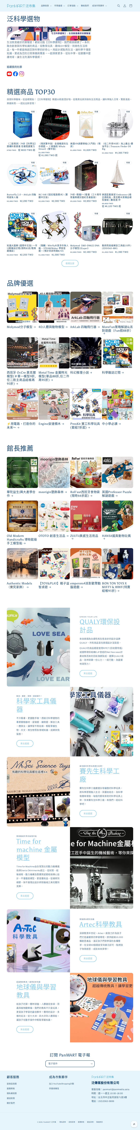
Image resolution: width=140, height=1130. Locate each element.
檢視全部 (70, 263)
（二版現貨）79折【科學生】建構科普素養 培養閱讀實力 (22, 145)
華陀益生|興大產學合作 (21, 494)
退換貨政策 (12, 1084)
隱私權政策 (12, 1093)
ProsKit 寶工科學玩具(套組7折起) (85, 425)
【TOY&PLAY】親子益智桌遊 (54, 585)
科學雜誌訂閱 (111, 372)
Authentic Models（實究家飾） (19, 585)
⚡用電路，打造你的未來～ (21, 425)
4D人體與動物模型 (51, 327)
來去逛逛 (88, 673)
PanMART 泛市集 (49, 1122)
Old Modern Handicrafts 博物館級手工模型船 (22, 539)
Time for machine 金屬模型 (36, 849)
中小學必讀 (110, 424)
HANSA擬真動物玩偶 (116, 536)
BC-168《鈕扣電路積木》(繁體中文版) (53, 195)
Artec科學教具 (101, 924)
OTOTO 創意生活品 (52, 536)
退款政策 (72, 1122)
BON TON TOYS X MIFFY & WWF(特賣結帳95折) (116, 587)
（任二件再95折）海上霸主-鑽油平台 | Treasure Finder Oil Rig (117, 146)
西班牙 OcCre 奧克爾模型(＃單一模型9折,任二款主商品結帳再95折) (21, 378)
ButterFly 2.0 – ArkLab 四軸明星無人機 (21, 195)
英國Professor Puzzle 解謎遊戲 (117, 494)
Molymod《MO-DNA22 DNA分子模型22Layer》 (84, 246)
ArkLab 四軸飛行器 (83, 327)
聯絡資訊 (99, 1122)
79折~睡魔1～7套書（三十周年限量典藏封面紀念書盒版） (85, 195)
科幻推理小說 (79, 372)
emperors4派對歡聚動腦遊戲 (85, 585)
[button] (46, 6)
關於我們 (11, 1103)
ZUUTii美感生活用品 (84, 536)
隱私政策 (62, 1122)
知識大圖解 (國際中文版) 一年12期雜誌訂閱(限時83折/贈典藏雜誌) (22, 248)
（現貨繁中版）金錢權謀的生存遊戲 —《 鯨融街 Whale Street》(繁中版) (53, 146)
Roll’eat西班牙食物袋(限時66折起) (85, 494)
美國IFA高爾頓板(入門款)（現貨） (85, 145)
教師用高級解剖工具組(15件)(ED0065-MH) (116, 246)
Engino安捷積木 (50, 424)
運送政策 (11, 1098)
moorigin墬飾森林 (51, 492)
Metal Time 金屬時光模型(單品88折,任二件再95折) (54, 376)
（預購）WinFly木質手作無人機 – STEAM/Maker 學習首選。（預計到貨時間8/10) (54, 248)
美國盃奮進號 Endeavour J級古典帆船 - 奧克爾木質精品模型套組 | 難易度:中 (117, 197)
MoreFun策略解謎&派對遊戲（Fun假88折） (117, 328)
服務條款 (11, 1089)
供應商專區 (54, 1089)
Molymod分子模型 (20, 327)
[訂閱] (91, 1063)
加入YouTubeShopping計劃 (61, 1084)
